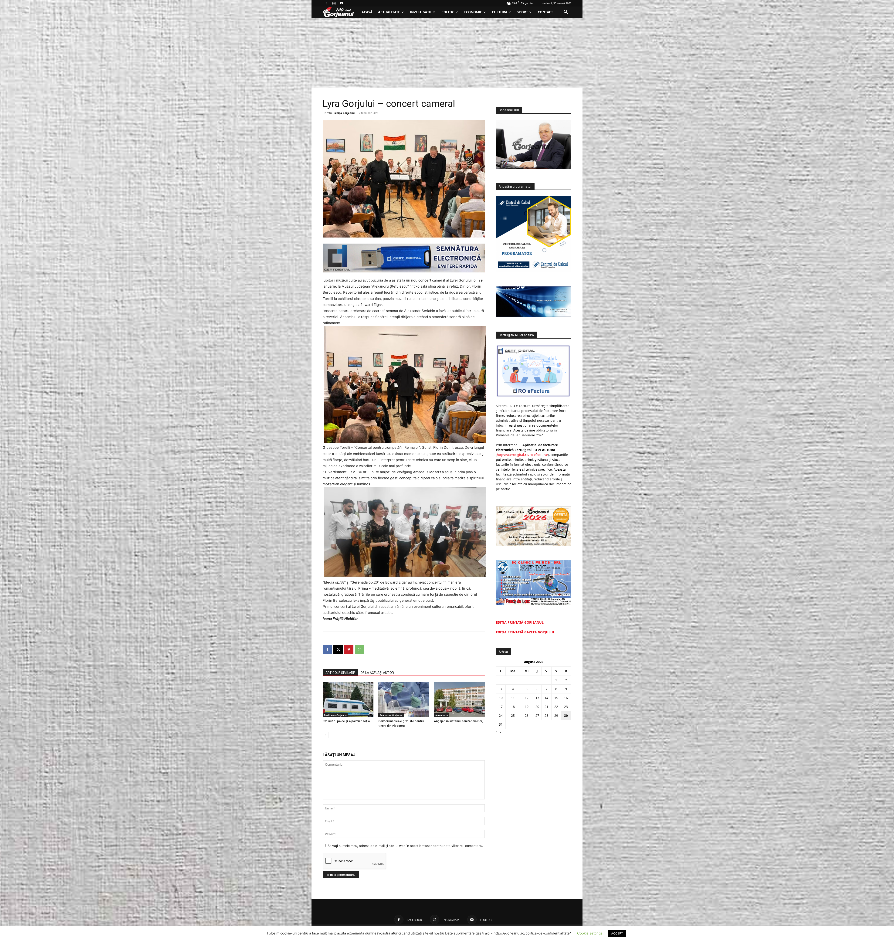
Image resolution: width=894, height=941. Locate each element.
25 (513, 715)
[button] (565, 12)
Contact (545, 12)
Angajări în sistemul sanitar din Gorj (458, 721)
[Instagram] (333, 3)
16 (566, 698)
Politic (447, 12)
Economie (473, 12)
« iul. (499, 731)
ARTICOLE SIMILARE (340, 673)
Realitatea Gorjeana (335, 715)
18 (513, 706)
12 (526, 698)
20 (537, 706)
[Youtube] (341, 3)
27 (537, 715)
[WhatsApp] (359, 649)
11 (513, 698)
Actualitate (389, 12)
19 (526, 706)
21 (546, 706)
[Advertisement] (447, 52)
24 (501, 715)
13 (537, 698)
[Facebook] (326, 3)
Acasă (367, 12)
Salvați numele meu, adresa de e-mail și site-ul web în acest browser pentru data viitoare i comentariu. (405, 846)
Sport (522, 12)
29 (556, 715)
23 (566, 706)
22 (556, 706)
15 (556, 698)
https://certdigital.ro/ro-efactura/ (522, 454)
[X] (338, 649)
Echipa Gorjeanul (344, 113)
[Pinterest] (348, 649)
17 (501, 706)
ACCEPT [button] (617, 933)
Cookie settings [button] (590, 933)
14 (546, 698)
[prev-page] (325, 735)
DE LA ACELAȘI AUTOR (377, 673)
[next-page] (333, 735)
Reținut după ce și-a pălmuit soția (346, 721)
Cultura (499, 12)
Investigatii (420, 12)
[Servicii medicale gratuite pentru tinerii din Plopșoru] (403, 699)
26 (526, 715)
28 (546, 715)
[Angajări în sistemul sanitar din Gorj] (459, 699)
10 (501, 698)
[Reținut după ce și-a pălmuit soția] (348, 699)
